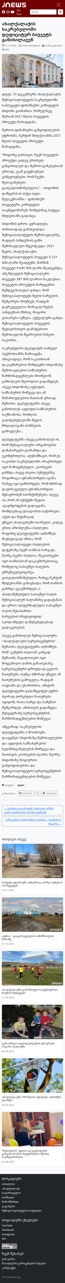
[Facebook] (3, 12)
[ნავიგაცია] (58, 5)
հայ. (19, 13)
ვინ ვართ (8, 1259)
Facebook (26, 793)
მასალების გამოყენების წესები (24, 1263)
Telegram (50, 793)
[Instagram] (8, 12)
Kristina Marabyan (30, 45)
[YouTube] (12, 12)
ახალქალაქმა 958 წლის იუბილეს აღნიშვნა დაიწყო (32, 1098)
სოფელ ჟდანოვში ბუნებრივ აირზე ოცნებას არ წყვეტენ (32, 884)
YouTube (7, 1225)
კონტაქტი (9, 1267)
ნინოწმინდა (10, 1201)
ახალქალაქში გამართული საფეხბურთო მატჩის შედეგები (30, 991)
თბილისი (8, 1184)
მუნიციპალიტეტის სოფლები (22, 1210)
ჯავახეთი (8, 1206)
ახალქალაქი (11, 1188)
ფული (21, 785)
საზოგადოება (53, 45)
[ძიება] (60, 11)
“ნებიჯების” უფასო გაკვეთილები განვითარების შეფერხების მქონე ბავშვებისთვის (25, 1154)
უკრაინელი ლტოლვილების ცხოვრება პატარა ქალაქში (28, 1045)
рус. (19, 10)
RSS (4, 1238)
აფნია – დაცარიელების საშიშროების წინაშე (28, 937)
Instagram (8, 1234)
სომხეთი (8, 1197)
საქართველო (11, 1192)
